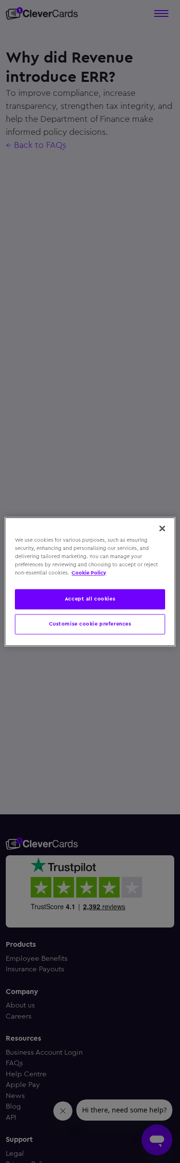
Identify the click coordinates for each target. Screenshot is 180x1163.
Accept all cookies (90, 598)
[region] (89, 581)
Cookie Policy (89, 572)
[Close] (162, 528)
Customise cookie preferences (90, 623)
